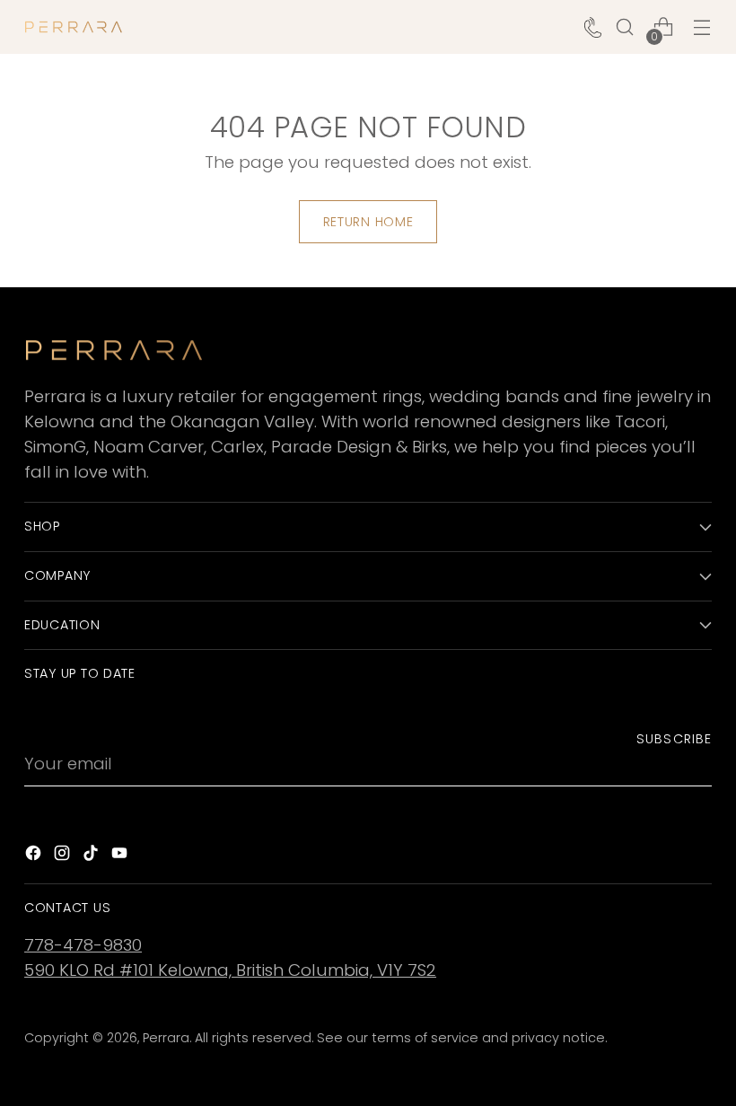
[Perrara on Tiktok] (92, 856)
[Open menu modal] (702, 27)
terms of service (425, 1038)
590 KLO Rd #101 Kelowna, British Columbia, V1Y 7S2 (230, 970)
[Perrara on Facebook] (35, 856)
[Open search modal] (625, 27)
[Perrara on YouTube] (121, 856)
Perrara (166, 1038)
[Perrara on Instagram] (63, 856)
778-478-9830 (83, 945)
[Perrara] (73, 27)
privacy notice (558, 1038)
